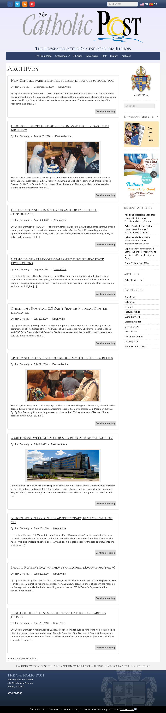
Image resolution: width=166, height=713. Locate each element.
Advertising (92, 56)
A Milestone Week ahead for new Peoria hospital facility (62, 438)
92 (23, 658)
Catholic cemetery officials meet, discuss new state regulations (57, 261)
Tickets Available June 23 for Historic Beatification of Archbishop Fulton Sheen (138, 229)
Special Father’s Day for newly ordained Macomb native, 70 (63, 567)
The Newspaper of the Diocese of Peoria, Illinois (83, 48)
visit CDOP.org (141, 95)
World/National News (135, 346)
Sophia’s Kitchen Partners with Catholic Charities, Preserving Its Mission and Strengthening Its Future (140, 253)
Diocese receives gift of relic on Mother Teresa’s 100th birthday (60, 128)
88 (10, 658)
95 (33, 658)
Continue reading (105, 111)
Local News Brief (133, 321)
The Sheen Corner (134, 336)
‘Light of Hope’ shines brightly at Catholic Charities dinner (58, 615)
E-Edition (77, 56)
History (114, 56)
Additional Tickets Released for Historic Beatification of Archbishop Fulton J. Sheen (140, 218)
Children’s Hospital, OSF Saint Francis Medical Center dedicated (59, 310)
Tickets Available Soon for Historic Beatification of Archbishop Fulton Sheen (137, 240)
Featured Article (63, 136)
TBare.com (127, 709)
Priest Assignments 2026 (136, 263)
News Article (64, 87)
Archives (126, 56)
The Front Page (43, 56)
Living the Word (132, 316)
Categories (61, 56)
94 (30, 658)
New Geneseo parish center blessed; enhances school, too (62, 80)
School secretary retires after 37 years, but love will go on (62, 520)
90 (17, 658)
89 (14, 658)
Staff (104, 56)
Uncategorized (132, 341)
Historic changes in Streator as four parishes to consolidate (54, 212)
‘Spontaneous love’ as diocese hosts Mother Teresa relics (62, 358)
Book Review (131, 297)
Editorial (129, 306)
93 (27, 658)
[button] (69, 56)
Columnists (130, 301)
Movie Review (131, 326)
